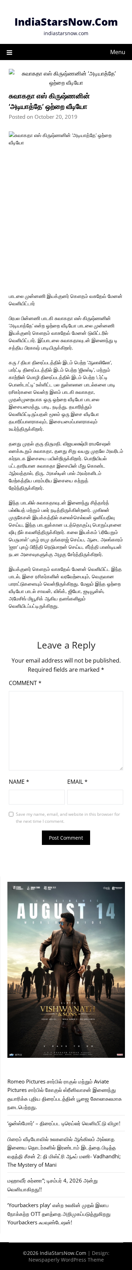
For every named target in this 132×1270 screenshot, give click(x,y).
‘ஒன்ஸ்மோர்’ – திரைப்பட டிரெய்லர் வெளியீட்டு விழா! (63, 1123)
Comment (25, 683)
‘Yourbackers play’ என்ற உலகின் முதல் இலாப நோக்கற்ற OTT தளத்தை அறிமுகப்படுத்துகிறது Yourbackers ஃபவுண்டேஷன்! (59, 1213)
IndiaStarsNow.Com (66, 21)
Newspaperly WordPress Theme (66, 1259)
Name (19, 782)
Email (77, 782)
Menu (117, 52)
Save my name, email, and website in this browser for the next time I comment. (68, 817)
